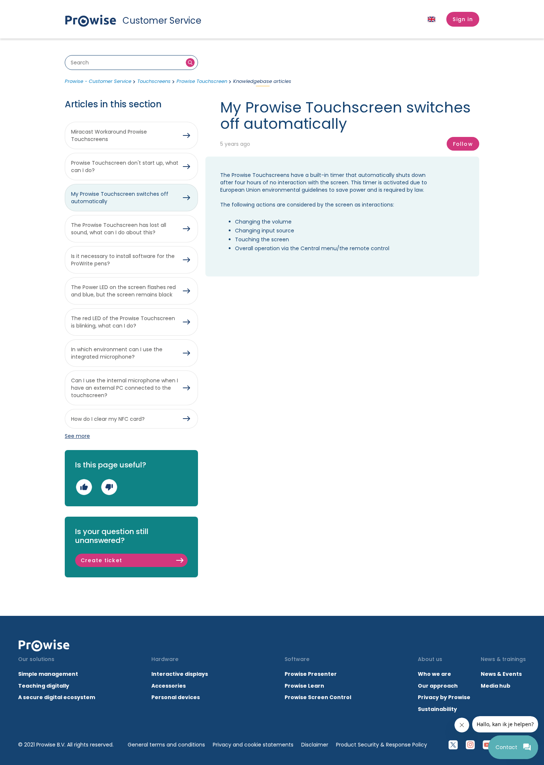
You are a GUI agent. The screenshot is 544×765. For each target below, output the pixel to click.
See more (77, 436)
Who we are (434, 674)
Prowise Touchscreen (202, 81)
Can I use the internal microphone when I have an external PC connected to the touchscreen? (124, 388)
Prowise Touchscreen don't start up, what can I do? (124, 166)
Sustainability (437, 709)
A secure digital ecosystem (56, 697)
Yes (84, 487)
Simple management (48, 674)
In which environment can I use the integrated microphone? (116, 353)
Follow (463, 144)
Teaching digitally (43, 685)
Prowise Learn (304, 685)
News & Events (501, 674)
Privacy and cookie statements (253, 744)
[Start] (44, 645)
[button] (462, 19)
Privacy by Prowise (444, 697)
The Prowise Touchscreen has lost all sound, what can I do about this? (118, 228)
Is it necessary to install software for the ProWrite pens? (123, 259)
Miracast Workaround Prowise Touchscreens (109, 135)
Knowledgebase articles (262, 81)
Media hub (495, 685)
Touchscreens (154, 81)
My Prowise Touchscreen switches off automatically (119, 197)
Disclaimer (314, 744)
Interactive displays (179, 674)
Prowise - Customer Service (98, 81)
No (109, 487)
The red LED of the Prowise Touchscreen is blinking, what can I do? (123, 322)
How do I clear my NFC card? (108, 419)
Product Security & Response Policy (381, 744)
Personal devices (175, 697)
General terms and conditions (166, 744)
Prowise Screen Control (318, 697)
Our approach (438, 685)
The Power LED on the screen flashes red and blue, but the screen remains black (123, 290)
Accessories (168, 685)
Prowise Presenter (311, 674)
